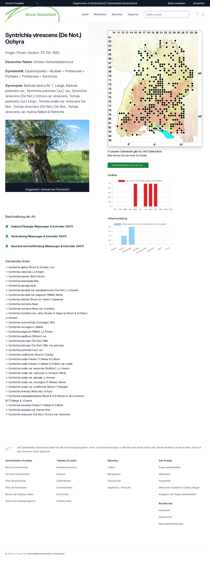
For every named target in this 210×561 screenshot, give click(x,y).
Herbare (60, 474)
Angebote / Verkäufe (119, 487)
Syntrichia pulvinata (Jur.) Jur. (25, 350)
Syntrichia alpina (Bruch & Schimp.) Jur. (31, 267)
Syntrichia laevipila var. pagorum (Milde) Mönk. (35, 294)
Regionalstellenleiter (170, 467)
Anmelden (199, 3)
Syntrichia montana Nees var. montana (31, 308)
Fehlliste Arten (64, 501)
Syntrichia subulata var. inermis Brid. (29, 409)
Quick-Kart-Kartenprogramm (20, 501)
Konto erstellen (176, 3)
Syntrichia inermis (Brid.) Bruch (26, 276)
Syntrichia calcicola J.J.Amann (26, 271)
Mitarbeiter (100, 14)
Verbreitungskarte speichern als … (128, 165)
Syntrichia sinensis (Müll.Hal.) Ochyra (30, 391)
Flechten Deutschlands (17, 474)
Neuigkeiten (114, 474)
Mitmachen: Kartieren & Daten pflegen (179, 487)
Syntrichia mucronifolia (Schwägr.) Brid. (31, 322)
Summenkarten (64, 487)
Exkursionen (114, 480)
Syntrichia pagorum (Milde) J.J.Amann (30, 331)
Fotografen (165, 480)
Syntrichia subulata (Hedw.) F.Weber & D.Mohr (35, 405)
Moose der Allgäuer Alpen (19, 494)
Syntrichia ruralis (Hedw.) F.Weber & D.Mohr (34, 359)
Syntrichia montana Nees (23, 304)
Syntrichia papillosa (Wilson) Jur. (27, 336)
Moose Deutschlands (16, 467)
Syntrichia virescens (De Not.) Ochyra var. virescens (39, 414)
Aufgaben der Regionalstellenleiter (178, 494)
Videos (111, 467)
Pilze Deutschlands (15, 480)
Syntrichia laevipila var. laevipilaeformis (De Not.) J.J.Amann (43, 290)
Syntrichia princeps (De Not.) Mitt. (28, 340)
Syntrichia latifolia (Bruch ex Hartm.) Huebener (35, 299)
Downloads (62, 494)
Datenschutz (165, 517)
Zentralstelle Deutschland (39, 553)
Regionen (133, 14)
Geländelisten (63, 480)
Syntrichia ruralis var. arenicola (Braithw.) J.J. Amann (39, 368)
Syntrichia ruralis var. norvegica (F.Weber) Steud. (37, 382)
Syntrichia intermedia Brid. (23, 281)
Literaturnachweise (66, 467)
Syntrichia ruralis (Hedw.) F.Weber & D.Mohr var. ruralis (40, 363)
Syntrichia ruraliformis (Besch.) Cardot (30, 354)
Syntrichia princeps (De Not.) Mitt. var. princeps (36, 345)
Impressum (164, 510)
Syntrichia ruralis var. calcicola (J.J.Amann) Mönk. (37, 373)
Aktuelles (117, 14)
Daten (85, 14)
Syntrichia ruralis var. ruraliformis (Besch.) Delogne (38, 386)
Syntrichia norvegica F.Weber (25, 327)
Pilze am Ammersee (15, 487)
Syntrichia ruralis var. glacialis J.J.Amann (31, 377)
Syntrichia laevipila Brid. (22, 285)
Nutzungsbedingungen (171, 523)
